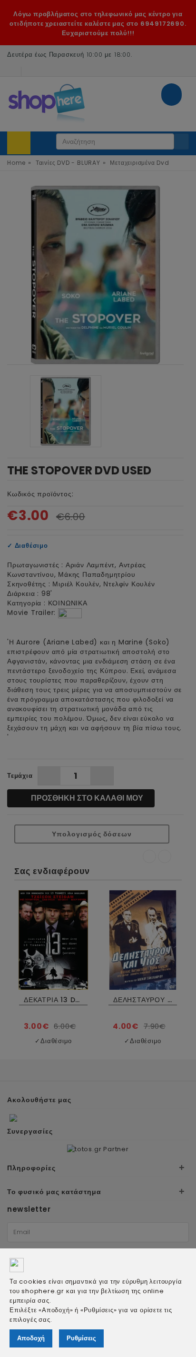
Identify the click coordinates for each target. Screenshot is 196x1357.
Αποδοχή (31, 1338)
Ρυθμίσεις (81, 1338)
